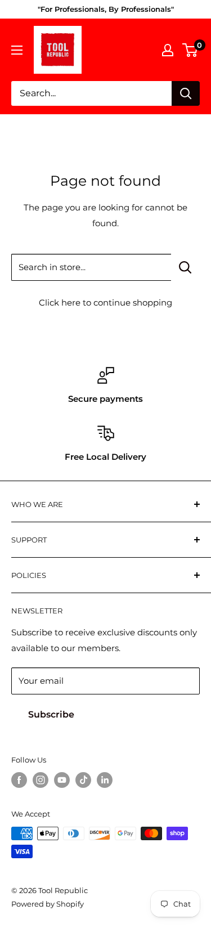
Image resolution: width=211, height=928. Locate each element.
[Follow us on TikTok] (83, 780)
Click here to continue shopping (105, 302)
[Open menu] (17, 50)
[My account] (167, 50)
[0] (190, 50)
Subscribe (51, 714)
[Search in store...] (185, 267)
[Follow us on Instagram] (40, 780)
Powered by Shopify (47, 903)
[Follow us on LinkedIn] (105, 780)
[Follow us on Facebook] (19, 780)
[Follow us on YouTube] (62, 780)
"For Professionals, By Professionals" (106, 9)
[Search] (186, 93)
